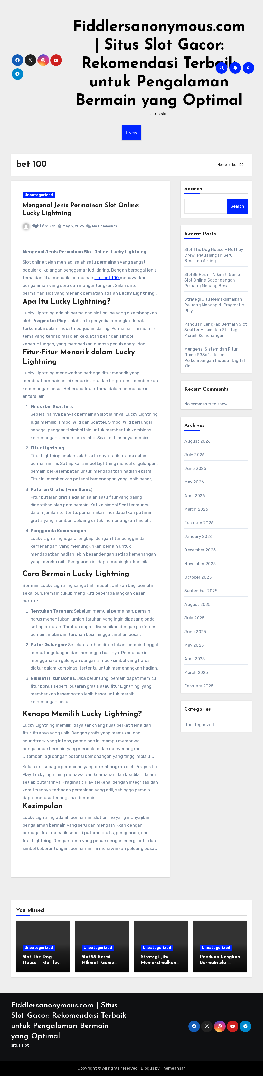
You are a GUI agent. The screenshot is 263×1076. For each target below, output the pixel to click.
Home (131, 133)
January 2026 (198, 536)
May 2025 (194, 645)
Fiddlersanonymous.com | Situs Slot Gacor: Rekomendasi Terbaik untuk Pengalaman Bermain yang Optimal (159, 64)
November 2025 (200, 563)
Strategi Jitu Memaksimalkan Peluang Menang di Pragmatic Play (214, 305)
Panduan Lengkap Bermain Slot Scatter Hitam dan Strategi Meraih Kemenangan (215, 330)
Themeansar (173, 1068)
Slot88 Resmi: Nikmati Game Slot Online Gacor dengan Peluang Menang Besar (212, 280)
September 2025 (200, 590)
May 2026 (194, 482)
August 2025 (197, 604)
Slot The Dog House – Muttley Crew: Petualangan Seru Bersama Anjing (213, 255)
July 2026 (194, 454)
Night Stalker (43, 226)
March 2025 (196, 672)
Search (193, 188)
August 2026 (197, 441)
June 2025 (195, 631)
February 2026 (199, 522)
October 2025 (197, 577)
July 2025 (194, 618)
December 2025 (200, 550)
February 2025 (198, 686)
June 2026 (195, 468)
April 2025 (194, 658)
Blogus (147, 1068)
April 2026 (194, 495)
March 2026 (196, 509)
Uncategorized (39, 195)
